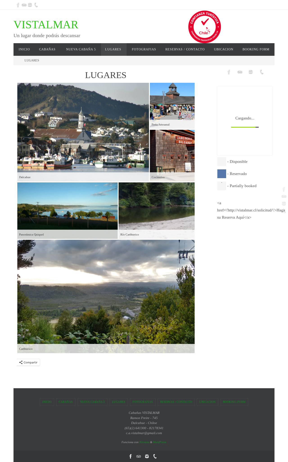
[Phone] (35, 4)
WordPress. (160, 442)
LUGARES (119, 402)
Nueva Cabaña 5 (92, 402)
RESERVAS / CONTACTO (176, 402)
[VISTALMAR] (18, 4)
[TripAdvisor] (24, 4)
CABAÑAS (66, 402)
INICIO (47, 402)
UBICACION (207, 402)
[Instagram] (30, 4)
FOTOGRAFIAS (143, 402)
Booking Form (234, 402)
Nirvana (144, 442)
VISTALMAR (46, 24)
